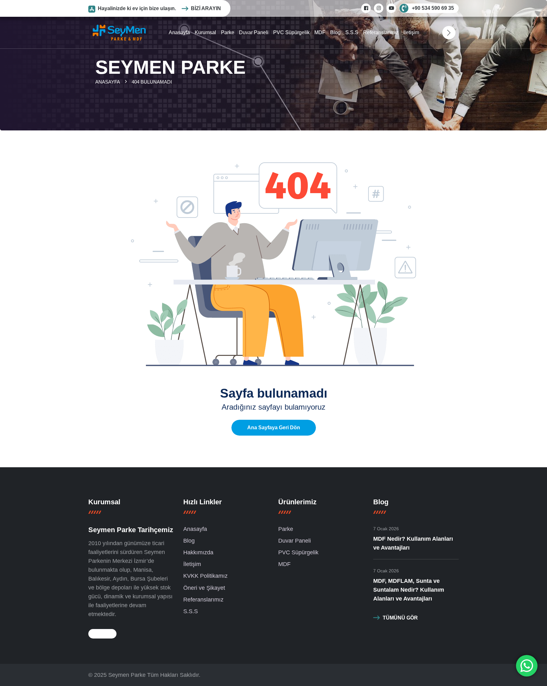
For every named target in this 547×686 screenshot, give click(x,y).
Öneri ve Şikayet (204, 588)
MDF (319, 32)
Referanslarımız (381, 32)
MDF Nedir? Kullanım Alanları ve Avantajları (413, 543)
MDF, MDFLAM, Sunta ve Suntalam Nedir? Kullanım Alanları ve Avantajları (408, 590)
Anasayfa (179, 32)
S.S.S (351, 32)
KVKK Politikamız (205, 576)
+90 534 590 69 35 (433, 8)
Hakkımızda (198, 552)
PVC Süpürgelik (291, 32)
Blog (335, 32)
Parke (227, 32)
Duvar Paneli (253, 32)
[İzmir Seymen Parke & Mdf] (119, 32)
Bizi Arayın (206, 8)
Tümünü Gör (400, 617)
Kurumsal (205, 32)
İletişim (411, 32)
